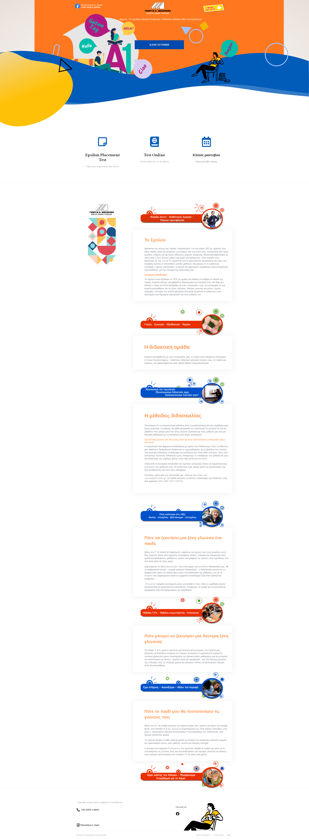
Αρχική (123, 19)
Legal (229, 835)
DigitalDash (102, 835)
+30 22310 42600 (90, 810)
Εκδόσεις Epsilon (171, 19)
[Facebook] (177, 813)
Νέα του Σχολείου (192, 19)
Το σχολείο (134, 19)
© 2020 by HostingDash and (87, 835)
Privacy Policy (219, 835)
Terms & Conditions (203, 835)
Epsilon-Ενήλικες (151, 19)
